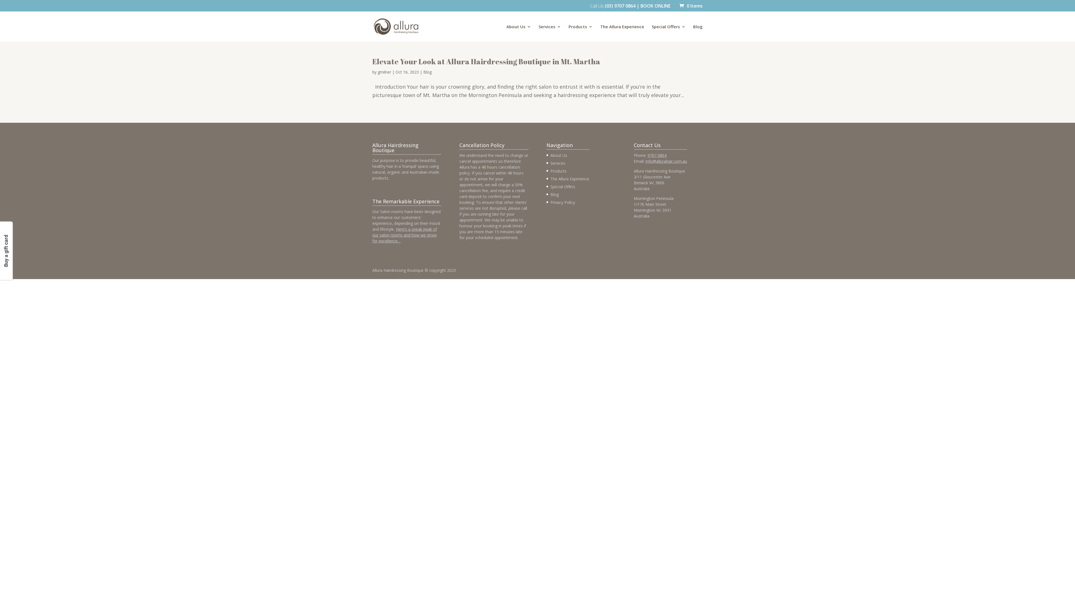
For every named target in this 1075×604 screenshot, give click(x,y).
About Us (515, 27)
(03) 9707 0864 (620, 6)
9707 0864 (657, 155)
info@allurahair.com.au (666, 161)
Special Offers (666, 27)
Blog (698, 27)
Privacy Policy (562, 202)
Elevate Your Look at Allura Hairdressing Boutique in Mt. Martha (486, 61)
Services (547, 27)
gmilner (384, 72)
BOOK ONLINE (655, 6)
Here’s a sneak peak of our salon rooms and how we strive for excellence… (404, 235)
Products (578, 27)
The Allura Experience (622, 27)
